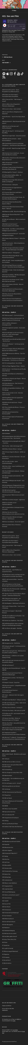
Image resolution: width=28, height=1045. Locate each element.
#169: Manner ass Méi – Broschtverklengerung (14, 211)
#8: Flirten (4, 942)
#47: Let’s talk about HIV (8, 814)
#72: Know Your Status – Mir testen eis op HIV (13, 710)
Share (23, 28)
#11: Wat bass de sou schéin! (9, 933)
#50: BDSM (5, 806)
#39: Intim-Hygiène (7, 850)
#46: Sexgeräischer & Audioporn (10, 817)
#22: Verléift (5, 901)
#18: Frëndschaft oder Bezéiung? (10, 912)
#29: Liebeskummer (7, 880)
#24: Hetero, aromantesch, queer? (10, 895)
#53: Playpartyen (6, 795)
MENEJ (18, 1019)
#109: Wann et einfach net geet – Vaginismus (13, 499)
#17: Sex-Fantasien (7, 915)
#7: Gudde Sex (5, 945)
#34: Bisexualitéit (6, 865)
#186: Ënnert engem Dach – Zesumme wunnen (14, 135)
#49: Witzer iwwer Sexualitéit (9, 808)
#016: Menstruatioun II (8, 918)
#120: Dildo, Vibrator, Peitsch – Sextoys (12, 449)
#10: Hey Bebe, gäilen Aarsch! (9, 936)
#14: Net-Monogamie (7, 924)
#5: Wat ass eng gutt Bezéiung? (10, 951)
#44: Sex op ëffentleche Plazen (10, 823)
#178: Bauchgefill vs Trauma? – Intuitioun (12, 172)
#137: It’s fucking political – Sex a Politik (12, 363)
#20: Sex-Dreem (6, 906)
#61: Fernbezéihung (7, 769)
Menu (14, 10)
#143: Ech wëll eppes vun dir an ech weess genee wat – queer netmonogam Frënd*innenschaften (12, 334)
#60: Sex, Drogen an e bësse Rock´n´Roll (12, 772)
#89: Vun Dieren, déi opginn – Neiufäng (12, 628)
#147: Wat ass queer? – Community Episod (13, 315)
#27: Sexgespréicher (7, 886)
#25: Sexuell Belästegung (8, 892)
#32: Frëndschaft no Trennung (9, 871)
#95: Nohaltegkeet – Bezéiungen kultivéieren (13, 603)
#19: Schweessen (6, 909)
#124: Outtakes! (6, 433)
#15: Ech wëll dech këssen (8, 921)
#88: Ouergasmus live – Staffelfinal (11, 643)
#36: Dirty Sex (5, 859)
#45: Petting (5, 820)
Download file (5, 30)
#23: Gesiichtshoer (7, 898)
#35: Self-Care (6, 862)
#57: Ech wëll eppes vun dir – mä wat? (11, 783)
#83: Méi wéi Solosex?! (8, 665)
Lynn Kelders (15, 1029)
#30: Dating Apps (6, 877)
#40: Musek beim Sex (7, 847)
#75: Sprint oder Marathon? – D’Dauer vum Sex (14, 699)
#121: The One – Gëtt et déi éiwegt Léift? (12, 446)
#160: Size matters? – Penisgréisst (11, 252)
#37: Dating (5, 856)
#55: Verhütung (6, 789)
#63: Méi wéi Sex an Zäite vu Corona (11, 761)
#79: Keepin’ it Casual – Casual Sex (11, 682)
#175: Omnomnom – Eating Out (10, 184)
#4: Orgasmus (5, 954)
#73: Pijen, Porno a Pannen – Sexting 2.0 (12, 707)
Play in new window (12, 30)
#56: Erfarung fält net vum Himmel (11, 786)
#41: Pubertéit (5, 844)
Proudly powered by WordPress (9, 1041)
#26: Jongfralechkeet (7, 889)
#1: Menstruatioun (6, 963)
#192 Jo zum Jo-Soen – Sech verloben (11, 109)
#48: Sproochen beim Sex (8, 811)
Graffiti (14, 1020)
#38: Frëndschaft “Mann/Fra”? (9, 853)
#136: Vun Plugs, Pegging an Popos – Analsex (13, 366)
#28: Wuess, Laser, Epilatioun (9, 883)
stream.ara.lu (5, 1010)
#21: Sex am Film (6, 904)
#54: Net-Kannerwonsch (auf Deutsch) (12, 792)
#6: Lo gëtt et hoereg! (7, 948)
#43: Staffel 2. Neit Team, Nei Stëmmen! (12, 826)
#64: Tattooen (5, 758)
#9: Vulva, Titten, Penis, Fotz (9, 939)
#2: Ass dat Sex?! (6, 960)
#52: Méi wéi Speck (7, 798)
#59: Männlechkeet (7, 775)
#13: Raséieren (6, 927)
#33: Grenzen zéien (7, 868)
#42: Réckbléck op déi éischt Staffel (11, 841)
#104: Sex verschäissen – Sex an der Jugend (13, 521)
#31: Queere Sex (6, 874)
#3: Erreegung (5, 957)
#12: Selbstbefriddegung (8, 930)
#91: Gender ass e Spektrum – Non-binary (12, 620)
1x (11, 26)
